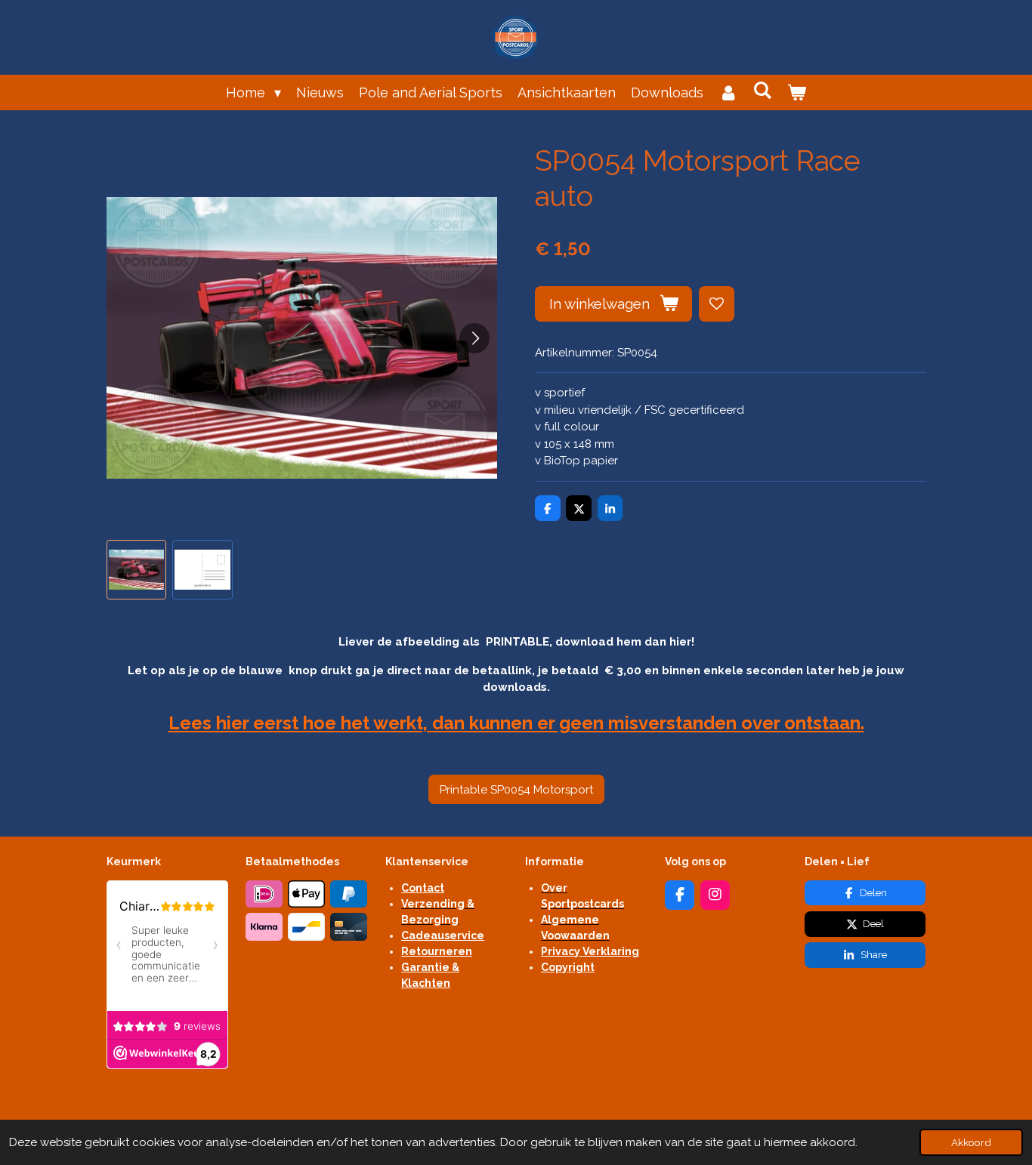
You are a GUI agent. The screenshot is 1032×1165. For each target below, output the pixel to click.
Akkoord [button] (971, 1142)
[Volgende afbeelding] (474, 338)
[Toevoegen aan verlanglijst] (716, 304)
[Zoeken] (763, 90)
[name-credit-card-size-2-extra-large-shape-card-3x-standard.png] (349, 927)
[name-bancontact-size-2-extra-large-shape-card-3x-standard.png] (307, 927)
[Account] (728, 92)
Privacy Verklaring (590, 951)
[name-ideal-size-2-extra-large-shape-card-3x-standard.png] (264, 894)
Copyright (568, 967)
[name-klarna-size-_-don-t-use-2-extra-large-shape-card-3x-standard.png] (264, 927)
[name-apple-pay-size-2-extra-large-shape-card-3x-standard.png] (307, 894)
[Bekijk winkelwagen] (797, 92)
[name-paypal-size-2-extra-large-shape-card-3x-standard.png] (349, 894)
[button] (137, 570)
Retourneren (436, 951)
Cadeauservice (442, 935)
